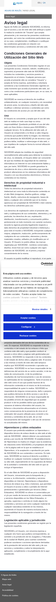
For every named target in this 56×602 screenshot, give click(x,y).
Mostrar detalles (40, 309)
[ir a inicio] (18, 3)
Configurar (26, 327)
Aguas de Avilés (13, 11)
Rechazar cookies (28, 335)
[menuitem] (6, 579)
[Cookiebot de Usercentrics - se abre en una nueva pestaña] (41, 264)
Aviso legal (10, 16)
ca (44, 3)
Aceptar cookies (28, 318)
